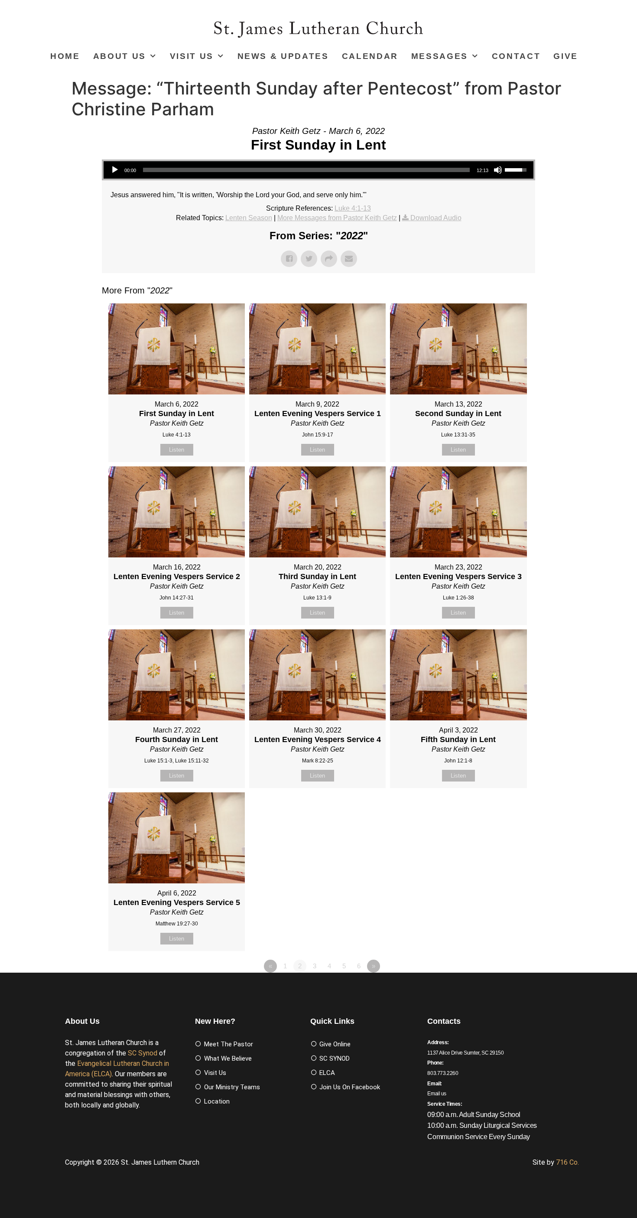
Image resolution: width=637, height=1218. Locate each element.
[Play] (114, 170)
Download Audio (436, 217)
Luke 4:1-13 (353, 208)
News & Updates (283, 56)
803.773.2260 (442, 1073)
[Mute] (498, 170)
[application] (318, 170)
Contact (516, 56)
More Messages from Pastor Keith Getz (337, 217)
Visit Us (192, 56)
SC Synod (142, 1053)
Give (565, 56)
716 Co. (567, 1162)
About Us (119, 56)
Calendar (370, 56)
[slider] (306, 170)
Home (65, 56)
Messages (439, 56)
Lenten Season (248, 217)
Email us (436, 1094)
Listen (176, 449)
